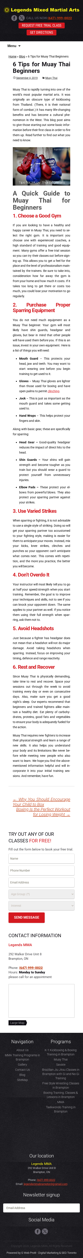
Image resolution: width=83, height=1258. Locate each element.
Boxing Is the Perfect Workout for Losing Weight (43, 812)
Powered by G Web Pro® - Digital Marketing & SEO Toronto (41, 1252)
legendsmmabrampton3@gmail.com (45, 1184)
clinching (53, 391)
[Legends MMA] (41, 9)
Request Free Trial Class (41, 25)
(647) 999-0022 (31, 968)
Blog (22, 56)
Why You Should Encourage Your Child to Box (41, 802)
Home (12, 56)
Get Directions (41, 32)
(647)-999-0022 (60, 18)
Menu (11, 46)
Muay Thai (51, 77)
